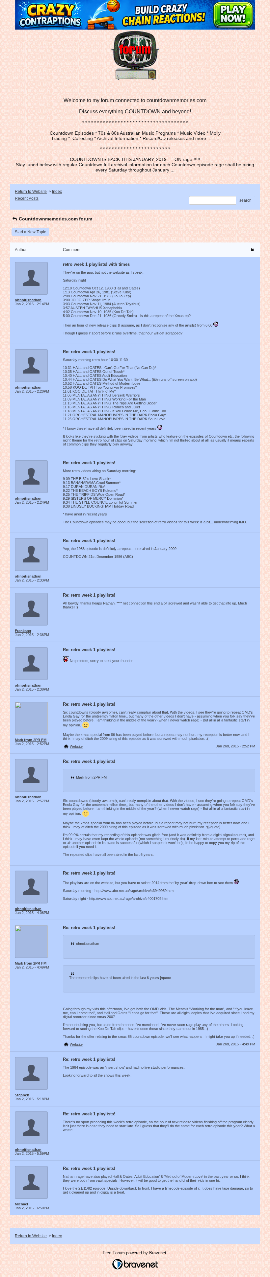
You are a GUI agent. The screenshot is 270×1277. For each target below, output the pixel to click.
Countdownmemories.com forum (54, 218)
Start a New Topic (30, 232)
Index (57, 191)
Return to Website (31, 191)
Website (76, 746)
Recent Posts (27, 198)
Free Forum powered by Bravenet (135, 1252)
